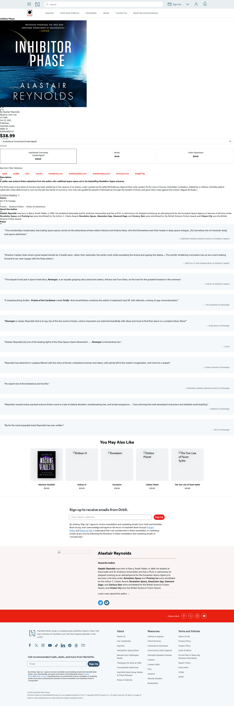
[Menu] (29, 4)
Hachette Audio (7, 125)
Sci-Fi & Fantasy (8, 200)
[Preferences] (188, 4)
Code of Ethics (184, 650)
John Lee (12, 114)
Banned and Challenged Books (128, 657)
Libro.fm (39, 173)
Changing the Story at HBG (129, 662)
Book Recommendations (145, 13)
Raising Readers (155, 678)
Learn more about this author (113, 593)
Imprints (120, 645)
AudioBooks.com (55, 173)
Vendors (151, 673)
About (106, 13)
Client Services (154, 640)
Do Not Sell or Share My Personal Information (189, 657)
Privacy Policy (184, 640)
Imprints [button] (49, 13)
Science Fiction (16, 206)
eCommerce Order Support (160, 650)
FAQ (149, 669)
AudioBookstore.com (101, 173)
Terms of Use (184, 636)
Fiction (3, 206)
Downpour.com (122, 173)
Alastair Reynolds (11, 111)
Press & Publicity (124, 679)
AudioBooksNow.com (78, 173)
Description (5, 177)
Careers (151, 659)
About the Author (8, 209)
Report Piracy (184, 662)
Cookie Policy (184, 645)
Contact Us (121, 13)
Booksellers (153, 683)
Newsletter (91, 13)
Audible (16, 173)
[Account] (196, 4)
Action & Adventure (35, 206)
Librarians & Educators (158, 645)
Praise (3, 221)
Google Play (140, 173)
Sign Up (159, 517)
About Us (121, 636)
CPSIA (181, 672)
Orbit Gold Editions (69, 13)
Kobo (27, 173)
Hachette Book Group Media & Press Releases (130, 674)
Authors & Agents (155, 636)
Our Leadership (124, 640)
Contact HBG (154, 664)
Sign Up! (177, 4)
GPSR (181, 676)
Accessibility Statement (127, 667)
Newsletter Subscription (128, 650)
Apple (4, 173)
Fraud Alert (183, 667)
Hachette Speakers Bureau (160, 655)
